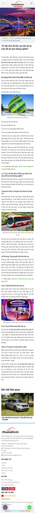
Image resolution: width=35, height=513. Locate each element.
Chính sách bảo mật (6, 468)
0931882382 (10, 496)
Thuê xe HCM (15, 511)
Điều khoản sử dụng (6, 470)
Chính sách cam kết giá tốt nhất (10, 482)
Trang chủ (5, 38)
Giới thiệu (4, 463)
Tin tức (11, 38)
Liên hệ (3, 473)
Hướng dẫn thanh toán (7, 485)
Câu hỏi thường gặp (6, 480)
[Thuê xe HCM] (17, 3)
